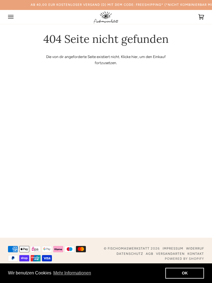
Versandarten (170, 254)
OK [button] (185, 273)
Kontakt (195, 254)
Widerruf (195, 248)
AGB (149, 254)
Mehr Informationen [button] (72, 273)
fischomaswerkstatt (129, 248)
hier (134, 56)
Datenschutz (129, 254)
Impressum (173, 248)
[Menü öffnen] (16, 17)
